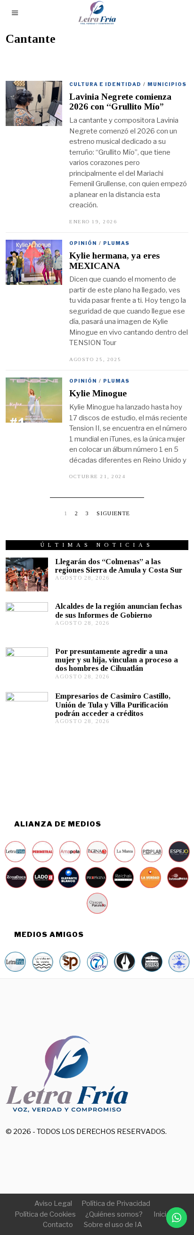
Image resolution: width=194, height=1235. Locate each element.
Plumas (116, 243)
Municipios (166, 84)
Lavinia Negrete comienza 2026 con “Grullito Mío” (120, 101)
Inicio (162, 1214)
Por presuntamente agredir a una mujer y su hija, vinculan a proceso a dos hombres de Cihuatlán (116, 660)
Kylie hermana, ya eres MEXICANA (114, 260)
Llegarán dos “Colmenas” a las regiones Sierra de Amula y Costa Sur (118, 565)
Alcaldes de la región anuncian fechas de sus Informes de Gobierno (118, 610)
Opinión (83, 243)
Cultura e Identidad (105, 84)
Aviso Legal (53, 1203)
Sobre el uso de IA (113, 1224)
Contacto (58, 1224)
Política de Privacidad (115, 1203)
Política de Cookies (45, 1214)
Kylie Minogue (98, 393)
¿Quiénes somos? (114, 1214)
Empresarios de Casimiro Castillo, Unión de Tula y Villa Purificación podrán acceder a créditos (112, 704)
